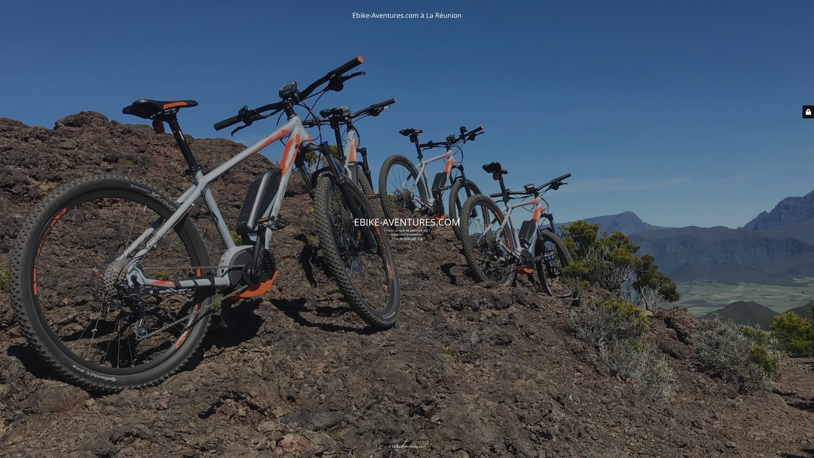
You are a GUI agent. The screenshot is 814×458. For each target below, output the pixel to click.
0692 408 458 (413, 238)
